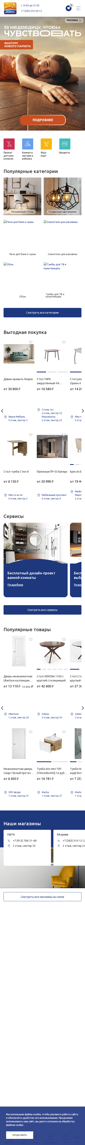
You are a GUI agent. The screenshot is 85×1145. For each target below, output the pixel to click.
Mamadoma (48, 416)
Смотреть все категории (42, 312)
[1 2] (52, 743)
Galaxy (45, 714)
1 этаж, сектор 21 (18, 795)
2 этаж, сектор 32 (52, 413)
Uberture (13, 714)
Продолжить (19, 1135)
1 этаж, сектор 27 (52, 795)
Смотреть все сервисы (42, 609)
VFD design (14, 792)
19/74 (10, 834)
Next (82, 411)
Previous (2, 411)
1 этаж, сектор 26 (18, 717)
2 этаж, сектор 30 (52, 717)
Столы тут (48, 409)
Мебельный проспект (54, 495)
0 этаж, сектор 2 (17, 498)
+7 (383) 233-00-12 (31, 11)
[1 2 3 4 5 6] (52, 651)
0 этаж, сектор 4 (51, 498)
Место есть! (15, 495)
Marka (45, 792)
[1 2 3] (52, 353)
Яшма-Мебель (16, 416)
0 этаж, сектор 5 (17, 420)
